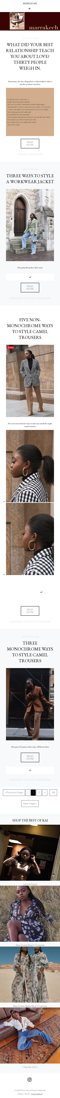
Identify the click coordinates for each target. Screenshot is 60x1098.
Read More (30, 497)
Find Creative (36, 1094)
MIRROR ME (30, 3)
